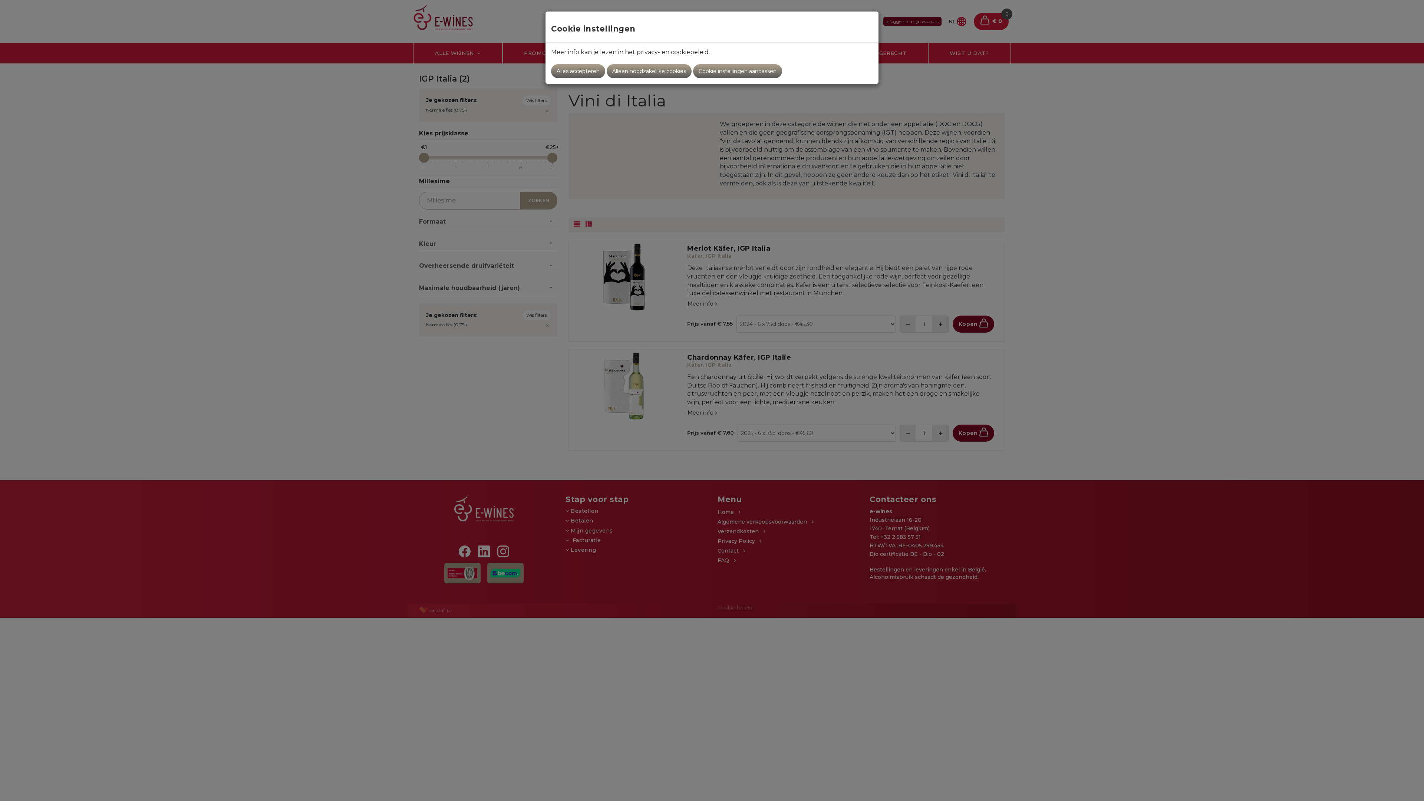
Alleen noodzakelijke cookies (649, 71)
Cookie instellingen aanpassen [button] (738, 71)
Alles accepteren (578, 71)
